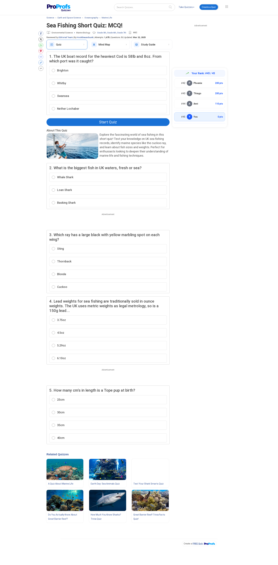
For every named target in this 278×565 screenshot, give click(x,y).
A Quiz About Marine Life (60, 483)
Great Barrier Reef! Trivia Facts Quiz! (149, 516)
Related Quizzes (57, 454)
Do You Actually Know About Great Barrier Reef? (62, 516)
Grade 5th (101, 32)
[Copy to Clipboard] (41, 62)
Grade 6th (111, 32)
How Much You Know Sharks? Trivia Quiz (106, 516)
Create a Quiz (209, 7)
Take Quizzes (186, 7)
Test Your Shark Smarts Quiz (148, 483)
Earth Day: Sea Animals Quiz (105, 483)
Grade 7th (121, 32)
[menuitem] (186, 7)
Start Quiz (108, 122)
